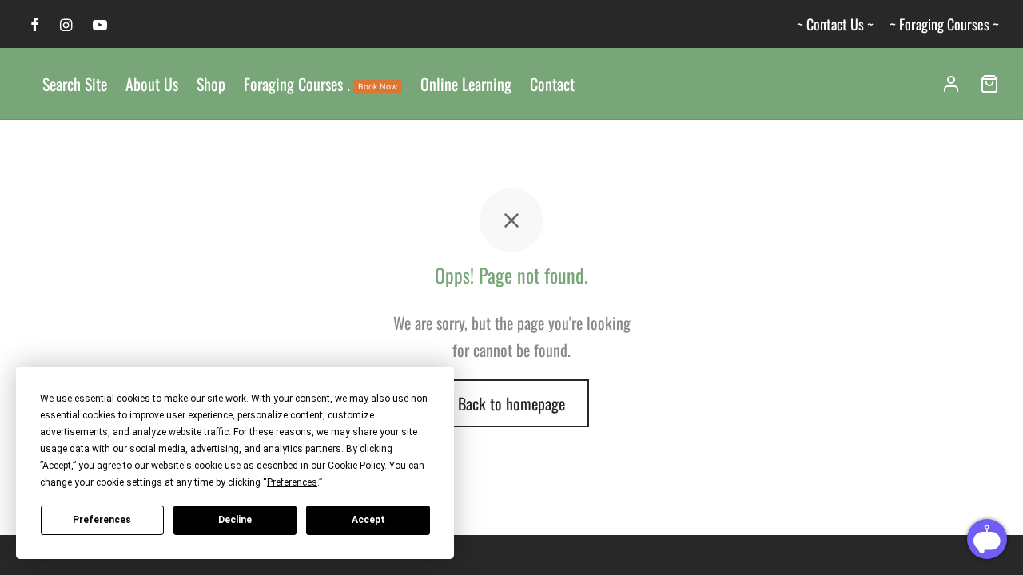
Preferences (102, 519)
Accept (368, 519)
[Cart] (989, 83)
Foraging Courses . (320, 84)
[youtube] (99, 25)
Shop (211, 84)
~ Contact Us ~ (835, 24)
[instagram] (66, 25)
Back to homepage (511, 403)
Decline (235, 519)
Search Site (74, 84)
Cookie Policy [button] (356, 465)
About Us (151, 84)
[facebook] (35, 25)
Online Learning (466, 84)
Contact (552, 84)
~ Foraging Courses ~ (944, 24)
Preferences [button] (292, 482)
